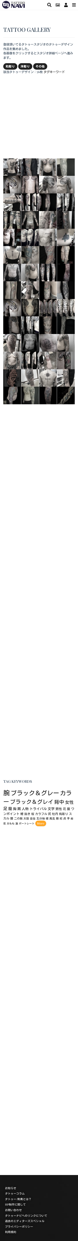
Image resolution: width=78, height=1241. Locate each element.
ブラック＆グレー (35, 793)
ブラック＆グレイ (31, 801)
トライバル (38, 808)
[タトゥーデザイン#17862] (48, 237)
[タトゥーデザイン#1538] (66, 289)
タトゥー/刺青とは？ (18, 1199)
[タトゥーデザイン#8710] (48, 395)
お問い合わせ (13, 1210)
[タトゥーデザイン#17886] (48, 166)
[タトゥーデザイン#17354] (48, 325)
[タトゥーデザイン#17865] (30, 289)
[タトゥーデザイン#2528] (66, 219)
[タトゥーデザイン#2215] (12, 219)
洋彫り (25, 66)
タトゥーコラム (15, 1193)
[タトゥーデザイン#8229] (12, 272)
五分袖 (40, 818)
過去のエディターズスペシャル (24, 1221)
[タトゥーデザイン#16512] (66, 272)
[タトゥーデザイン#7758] (12, 325)
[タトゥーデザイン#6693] (30, 254)
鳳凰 (52, 818)
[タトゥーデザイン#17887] (30, 272)
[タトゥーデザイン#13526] (30, 202)
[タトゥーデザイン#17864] (48, 360)
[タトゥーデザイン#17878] (48, 184)
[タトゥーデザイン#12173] (48, 202)
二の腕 (18, 818)
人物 (25, 808)
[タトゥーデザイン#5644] (12, 377)
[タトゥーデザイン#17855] (66, 360)
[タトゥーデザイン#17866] (12, 254)
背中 (59, 801)
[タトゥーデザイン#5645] (66, 395)
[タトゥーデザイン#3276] (30, 184)
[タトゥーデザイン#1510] (12, 289)
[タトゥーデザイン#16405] (12, 395)
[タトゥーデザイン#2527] (30, 166)
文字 (51, 808)
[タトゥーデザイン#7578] (30, 395)
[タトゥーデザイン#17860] (66, 184)
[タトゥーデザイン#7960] (66, 254)
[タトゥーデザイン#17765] (12, 360)
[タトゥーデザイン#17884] (66, 377)
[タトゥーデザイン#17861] (12, 166)
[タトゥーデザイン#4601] (48, 254)
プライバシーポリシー (19, 1226)
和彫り (10, 66)
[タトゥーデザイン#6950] (30, 237)
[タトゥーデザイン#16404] (48, 307)
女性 (69, 802)
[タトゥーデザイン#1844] (66, 307)
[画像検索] (58, 5)
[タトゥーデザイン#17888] (66, 342)
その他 (40, 66)
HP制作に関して (15, 1204)
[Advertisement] (39, 116)
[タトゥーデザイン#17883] (12, 342)
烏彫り (63, 814)
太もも (11, 823)
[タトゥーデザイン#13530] (30, 360)
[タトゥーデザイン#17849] (48, 342)
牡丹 (55, 814)
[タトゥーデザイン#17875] (48, 377)
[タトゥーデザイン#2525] (48, 289)
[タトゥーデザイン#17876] (12, 202)
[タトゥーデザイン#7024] (30, 342)
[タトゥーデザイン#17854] (30, 377)
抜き (27, 814)
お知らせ (10, 1188)
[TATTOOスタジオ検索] (49, 5)
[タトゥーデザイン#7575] (66, 166)
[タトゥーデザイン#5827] (66, 325)
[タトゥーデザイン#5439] (48, 272)
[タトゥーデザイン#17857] (12, 184)
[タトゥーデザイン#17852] (66, 237)
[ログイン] (66, 5)
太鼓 (26, 818)
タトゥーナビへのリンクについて (26, 1215)
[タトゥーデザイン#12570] (66, 202)
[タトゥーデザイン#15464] (30, 219)
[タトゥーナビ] (13, 4)
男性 (58, 809)
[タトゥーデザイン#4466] (12, 237)
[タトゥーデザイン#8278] (30, 307)
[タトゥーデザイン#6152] (48, 219)
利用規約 (10, 1232)
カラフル (41, 814)
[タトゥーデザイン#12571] (30, 325)
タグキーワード (54, 72)
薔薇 (33, 818)
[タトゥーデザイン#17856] (12, 307)
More (40, 823)
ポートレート (26, 823)
